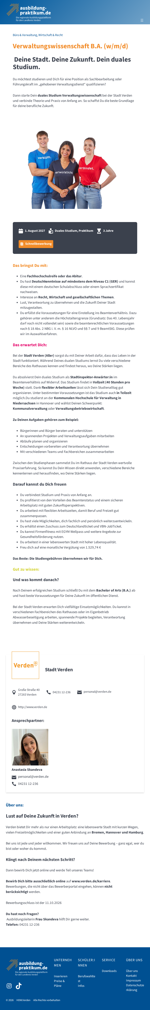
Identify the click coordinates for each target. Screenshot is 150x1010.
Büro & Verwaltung (25, 35)
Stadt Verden (59, 670)
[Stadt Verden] (25, 665)
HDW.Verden (23, 1000)
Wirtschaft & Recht (50, 35)
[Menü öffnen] (142, 20)
